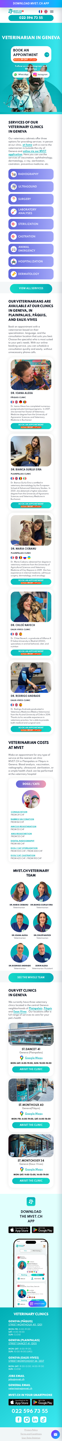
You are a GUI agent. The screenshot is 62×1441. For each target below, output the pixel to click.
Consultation (19, 812)
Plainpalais (35, 1008)
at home (27, 145)
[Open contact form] (55, 1434)
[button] (31, 54)
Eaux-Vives (19, 1012)
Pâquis (48, 1008)
